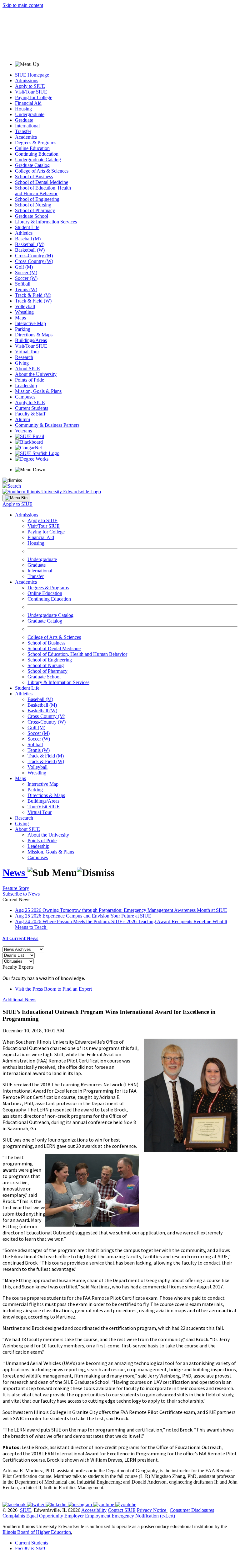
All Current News (20, 938)
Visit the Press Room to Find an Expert (53, 989)
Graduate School (31, 216)
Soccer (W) (26, 278)
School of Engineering (37, 199)
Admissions (26, 80)
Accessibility (94, 1510)
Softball (22, 283)
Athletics (23, 233)
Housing (23, 108)
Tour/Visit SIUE (44, 806)
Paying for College (33, 97)
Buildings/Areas (31, 340)
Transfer (23, 131)
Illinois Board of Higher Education (36, 1532)
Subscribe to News (21, 893)
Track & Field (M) (33, 295)
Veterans (23, 430)
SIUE (25, 1510)
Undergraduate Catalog (38, 159)
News (15, 872)
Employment (97, 1515)
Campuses (25, 396)
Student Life (27, 227)
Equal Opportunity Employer (55, 1515)
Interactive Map (30, 323)
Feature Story (15, 888)
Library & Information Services (46, 221)
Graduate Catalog (32, 165)
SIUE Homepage (32, 75)
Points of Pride (29, 380)
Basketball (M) (29, 244)
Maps (20, 317)
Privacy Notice (151, 1510)
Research (24, 357)
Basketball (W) (30, 250)
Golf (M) (24, 267)
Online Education (32, 148)
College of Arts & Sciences (41, 171)
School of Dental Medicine (41, 182)
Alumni (22, 419)
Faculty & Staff (30, 413)
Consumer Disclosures (192, 1510)
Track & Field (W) (33, 300)
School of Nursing (33, 204)
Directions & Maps (33, 334)
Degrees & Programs (35, 142)
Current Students (31, 408)
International (27, 125)
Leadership (26, 385)
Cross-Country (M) (34, 255)
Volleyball (25, 306)
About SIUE (27, 368)
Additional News (19, 999)
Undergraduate (29, 114)
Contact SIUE (122, 1510)
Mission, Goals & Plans (38, 391)
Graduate (24, 120)
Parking (22, 329)
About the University (36, 374)
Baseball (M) (28, 238)
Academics (26, 137)
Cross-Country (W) (34, 261)
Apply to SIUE (30, 86)
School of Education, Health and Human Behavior (43, 190)
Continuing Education (36, 154)
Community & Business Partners (47, 425)
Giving (22, 363)
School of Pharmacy (35, 210)
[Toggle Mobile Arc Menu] (16, 498)
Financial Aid (28, 103)
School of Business (34, 176)
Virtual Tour (27, 351)
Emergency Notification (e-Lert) (143, 1515)
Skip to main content (22, 5)
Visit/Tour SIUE (31, 91)
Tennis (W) (26, 289)
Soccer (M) (26, 272)
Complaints (13, 1515)
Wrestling (24, 312)
